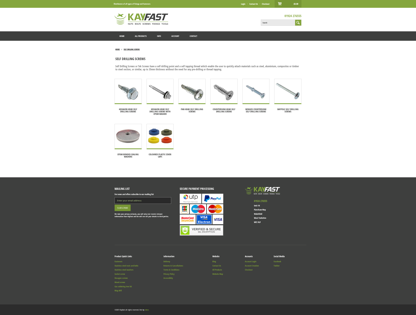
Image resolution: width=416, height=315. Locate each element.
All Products (217, 269)
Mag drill (118, 290)
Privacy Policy (169, 273)
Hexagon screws (121, 278)
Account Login (250, 261)
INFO (159, 36)
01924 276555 (293, 15)
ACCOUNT (175, 36)
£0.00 (296, 3)
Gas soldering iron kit (123, 286)
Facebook (277, 261)
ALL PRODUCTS (141, 36)
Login (243, 3)
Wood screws (120, 282)
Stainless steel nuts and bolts (126, 265)
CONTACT (193, 36)
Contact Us (253, 3)
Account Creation (252, 265)
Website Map (217, 273)
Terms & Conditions (171, 269)
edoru (147, 310)
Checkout (265, 3)
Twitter (277, 265)
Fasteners (118, 261)
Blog (214, 261)
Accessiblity (168, 278)
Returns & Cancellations (173, 265)
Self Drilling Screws (132, 49)
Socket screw (120, 273)
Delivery (166, 261)
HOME (121, 36)
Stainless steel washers (124, 269)
